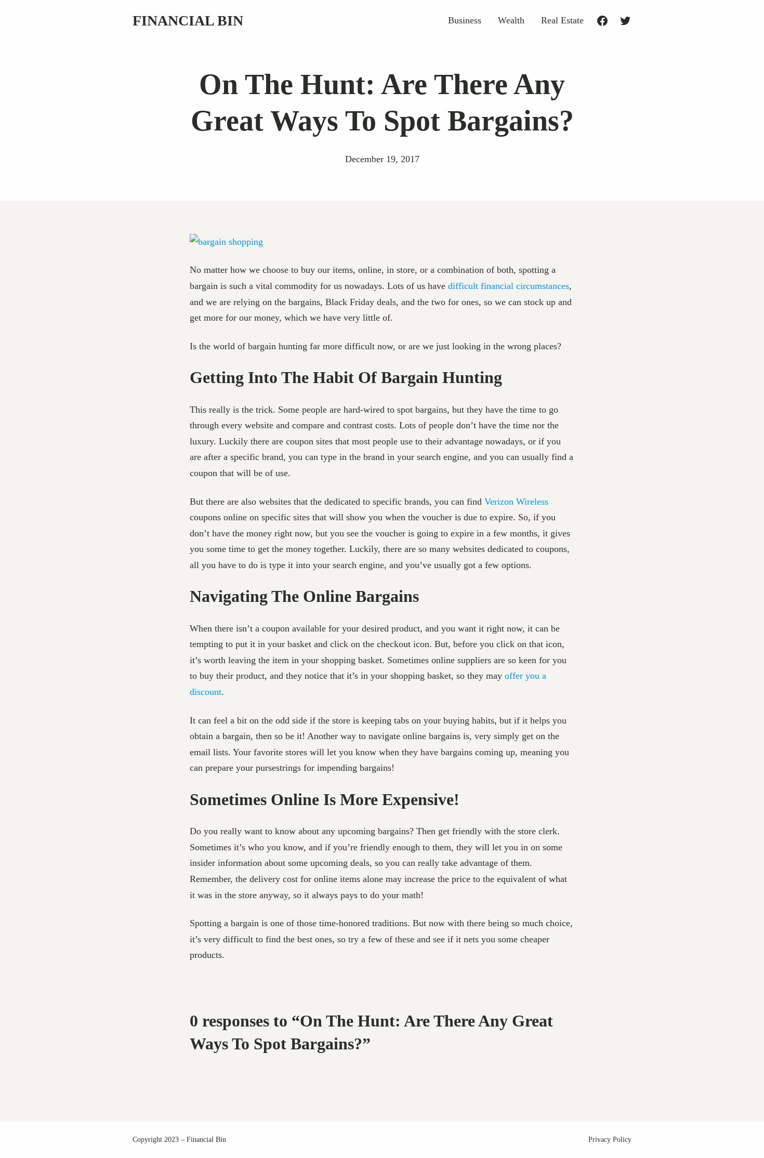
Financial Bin (188, 20)
